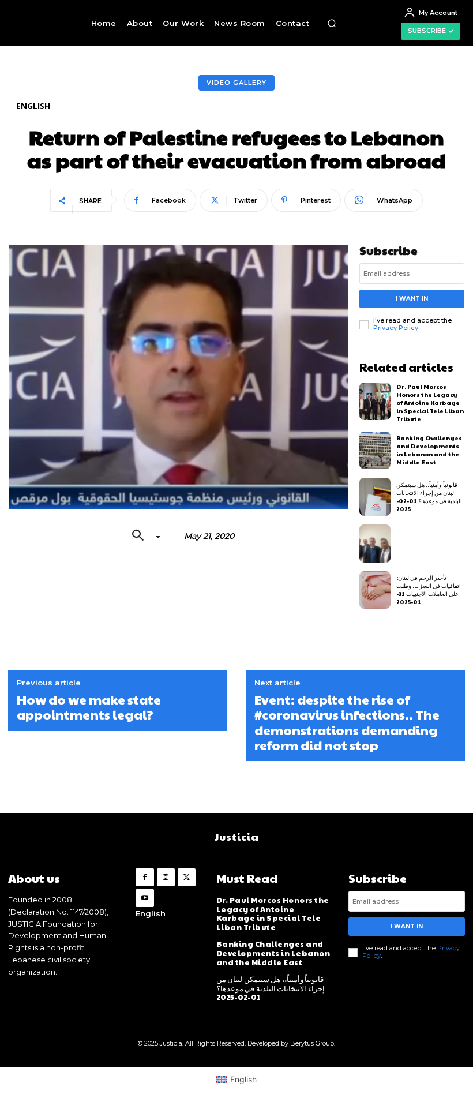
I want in (412, 298)
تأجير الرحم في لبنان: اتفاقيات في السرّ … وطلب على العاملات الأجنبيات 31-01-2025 (428, 590)
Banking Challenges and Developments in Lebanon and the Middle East (429, 450)
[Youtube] (144, 898)
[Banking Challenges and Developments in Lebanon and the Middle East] (375, 451)
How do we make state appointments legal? (89, 707)
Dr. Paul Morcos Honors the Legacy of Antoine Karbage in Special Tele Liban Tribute (430, 403)
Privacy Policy (395, 328)
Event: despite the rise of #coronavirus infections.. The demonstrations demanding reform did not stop (347, 722)
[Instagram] (166, 877)
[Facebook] (144, 877)
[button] (331, 23)
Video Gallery (236, 82)
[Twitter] (187, 877)
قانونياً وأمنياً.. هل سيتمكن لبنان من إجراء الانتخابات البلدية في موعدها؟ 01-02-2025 (429, 497)
